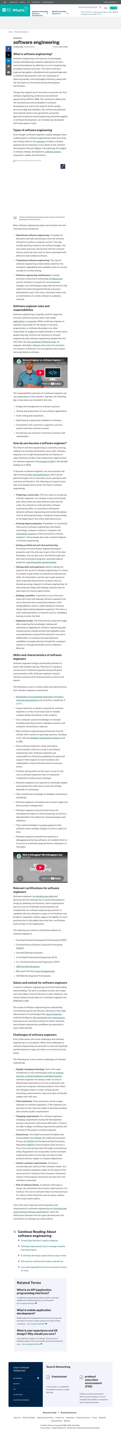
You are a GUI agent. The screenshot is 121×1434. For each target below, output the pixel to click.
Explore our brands (109, 2)
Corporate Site (56, 1421)
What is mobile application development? (34, 1311)
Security (22, 2)
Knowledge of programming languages (35, 697)
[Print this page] (8, 67)
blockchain (42, 1017)
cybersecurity (58, 1017)
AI (35, 1017)
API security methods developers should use (42, 1261)
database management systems (45, 738)
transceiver (59, 1376)
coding (31, 331)
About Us (17, 1418)
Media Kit (102, 1418)
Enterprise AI (13, 2)
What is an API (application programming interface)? (34, 1291)
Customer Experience (21, 1400)
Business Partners (83, 1418)
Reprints (67, 1421)
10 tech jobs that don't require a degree (39, 1240)
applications (19, 321)
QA (25, 109)
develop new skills (45, 896)
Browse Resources (68, 1413)
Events (94, 1418)
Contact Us (59, 1418)
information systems (26, 534)
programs (32, 321)
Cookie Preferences (59, 1428)
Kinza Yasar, (19, 47)
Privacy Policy (45, 1428)
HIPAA (38, 1138)
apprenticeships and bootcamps (41, 562)
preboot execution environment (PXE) (93, 1381)
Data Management (47, 2)
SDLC (38, 148)
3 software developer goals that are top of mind (43, 1255)
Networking (17, 1378)
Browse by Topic (49, 1413)
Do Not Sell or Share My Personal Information (83, 1428)
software (40, 141)
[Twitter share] (8, 55)
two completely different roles (41, 342)
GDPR (30, 1145)
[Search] (100, 7)
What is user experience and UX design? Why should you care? (37, 1332)
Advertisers (70, 1418)
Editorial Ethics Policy (45, 1418)
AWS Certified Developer (28, 966)
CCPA (30, 1141)
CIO (28, 2)
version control (47, 825)
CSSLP (20, 948)
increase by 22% (46, 461)
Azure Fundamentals (45, 971)
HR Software (17, 1394)
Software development (21, 32)
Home (10, 32)
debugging (57, 279)
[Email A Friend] (8, 72)
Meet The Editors (29, 1418)
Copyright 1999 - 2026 (63, 1425)
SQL (21, 741)
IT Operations (36, 2)
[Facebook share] (8, 49)
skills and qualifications (38, 474)
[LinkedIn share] (8, 61)
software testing (53, 152)
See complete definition (26, 1303)
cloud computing (54, 1014)
